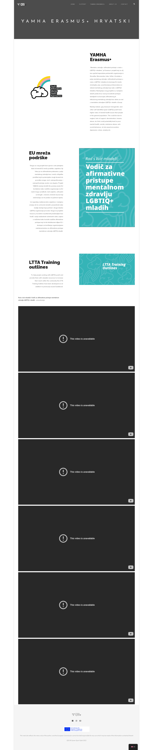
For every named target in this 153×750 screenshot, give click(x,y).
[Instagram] (76, 721)
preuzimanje (40, 300)
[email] (80, 721)
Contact (124, 4)
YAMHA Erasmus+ (97, 4)
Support (82, 4)
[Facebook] (73, 721)
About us (113, 4)
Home (73, 4)
